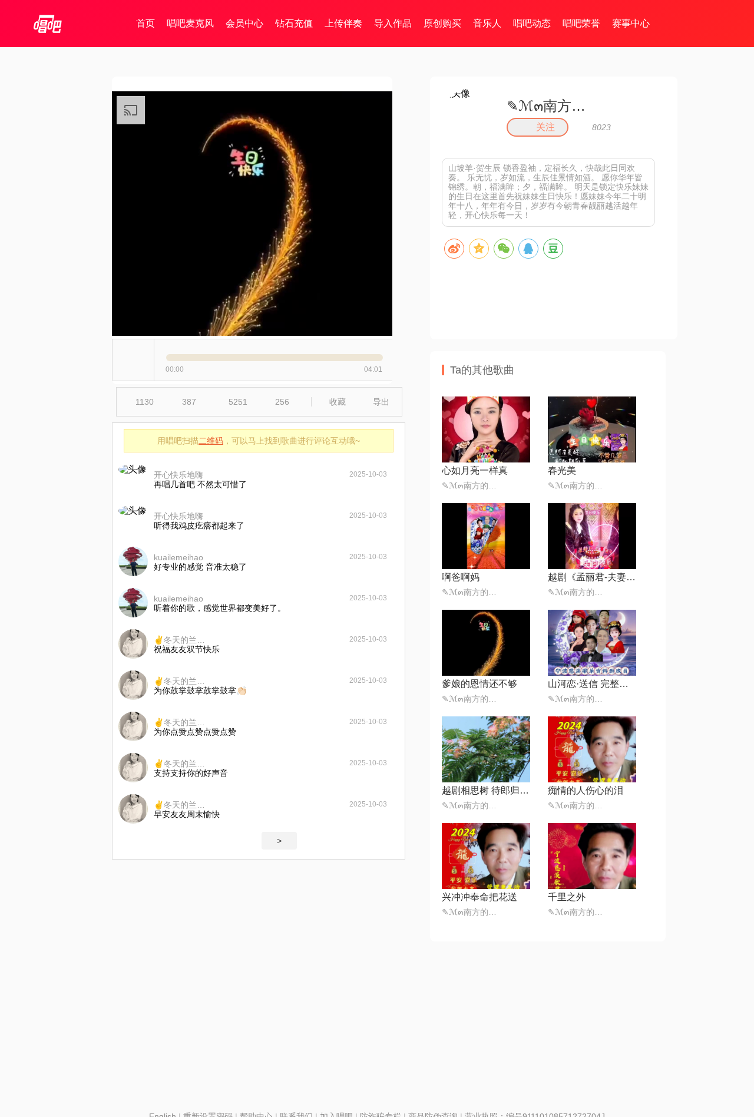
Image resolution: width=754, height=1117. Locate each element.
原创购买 (442, 23)
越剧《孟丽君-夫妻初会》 (592, 577)
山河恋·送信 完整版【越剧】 (592, 684)
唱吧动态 (532, 23)
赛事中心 (631, 23)
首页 (145, 23)
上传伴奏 (343, 23)
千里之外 (567, 897)
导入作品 (393, 23)
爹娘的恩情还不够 (479, 684)
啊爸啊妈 (460, 577)
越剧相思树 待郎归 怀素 (486, 790)
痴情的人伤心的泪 (585, 790)
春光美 (562, 470)
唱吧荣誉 (581, 23)
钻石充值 (294, 23)
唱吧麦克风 (190, 23)
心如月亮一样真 (475, 470)
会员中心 (244, 23)
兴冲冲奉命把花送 (479, 897)
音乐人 (487, 23)
